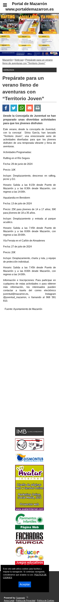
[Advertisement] (29, 343)
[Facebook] (5, 108)
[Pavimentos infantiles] (29, 528)
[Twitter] (13, 108)
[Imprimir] (37, 108)
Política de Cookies (45, 600)
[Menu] (2, 5)
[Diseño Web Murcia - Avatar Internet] (27, 598)
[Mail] (29, 108)
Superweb (20, 598)
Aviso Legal (9, 600)
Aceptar (25, 584)
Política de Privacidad (25, 600)
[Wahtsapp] (21, 108)
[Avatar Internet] (29, 509)
